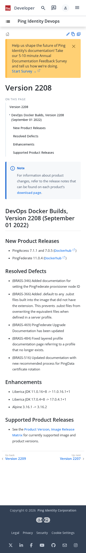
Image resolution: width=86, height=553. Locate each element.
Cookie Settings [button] (63, 533)
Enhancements (23, 144)
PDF (79, 34)
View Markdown (73, 34)
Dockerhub (62, 250)
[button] (65, 8)
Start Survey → (24, 71)
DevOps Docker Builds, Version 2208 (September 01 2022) (37, 117)
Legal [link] (15, 533)
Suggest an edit (68, 34)
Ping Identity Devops (39, 21)
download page (29, 192)
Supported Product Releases (33, 152)
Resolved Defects (25, 136)
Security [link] (42, 533)
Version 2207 (70, 459)
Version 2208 (18, 107)
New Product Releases (29, 128)
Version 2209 (15, 459)
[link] (8, 8)
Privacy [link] (28, 533)
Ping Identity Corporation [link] (56, 510)
